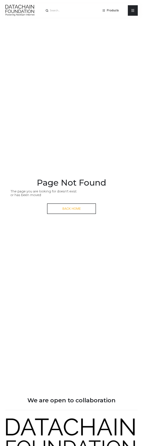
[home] (20, 10)
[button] (133, 10)
